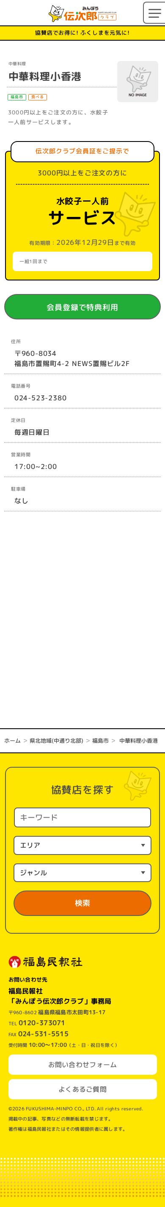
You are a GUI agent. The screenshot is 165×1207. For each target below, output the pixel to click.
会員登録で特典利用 (94, 307)
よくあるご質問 (82, 1089)
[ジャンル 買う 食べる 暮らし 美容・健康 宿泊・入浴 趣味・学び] (82, 872)
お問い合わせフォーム (82, 1064)
